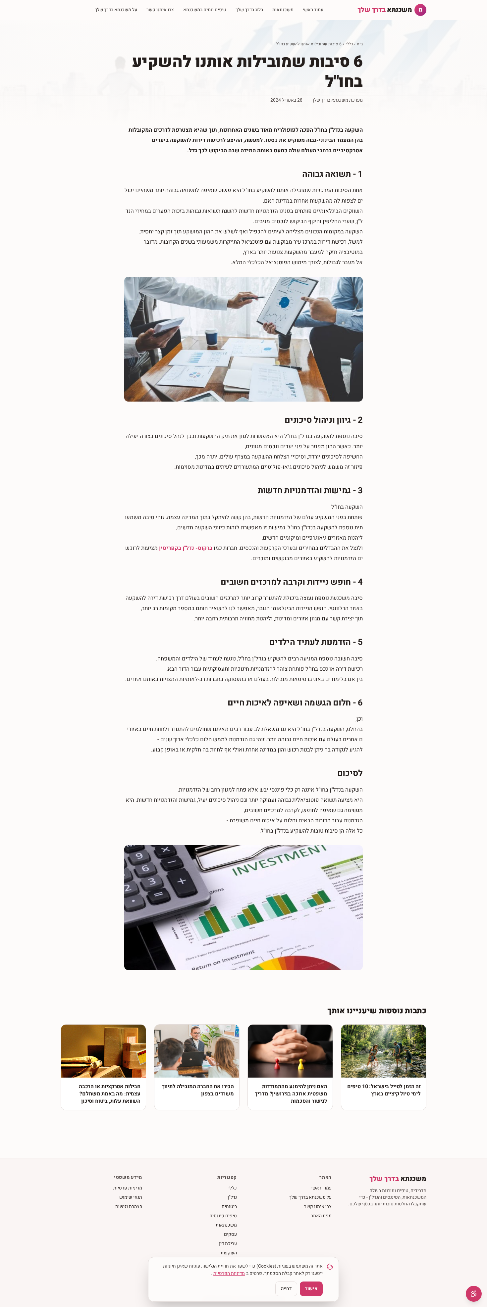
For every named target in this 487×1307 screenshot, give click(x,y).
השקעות (229, 1252)
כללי (349, 44)
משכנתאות (283, 9)
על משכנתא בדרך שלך (116, 9)
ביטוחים (229, 1206)
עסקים (230, 1234)
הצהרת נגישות (128, 1206)
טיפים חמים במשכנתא (204, 9)
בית (360, 44)
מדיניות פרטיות (127, 1188)
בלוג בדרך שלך (249, 9)
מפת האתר (321, 1215)
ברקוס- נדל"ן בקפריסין (185, 548)
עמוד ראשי (313, 9)
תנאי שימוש (130, 1197)
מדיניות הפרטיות (229, 1273)
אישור (311, 1288)
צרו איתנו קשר (160, 9)
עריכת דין (228, 1243)
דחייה (286, 1288)
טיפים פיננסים (223, 1215)
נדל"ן (232, 1197)
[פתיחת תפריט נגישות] (474, 1294)
